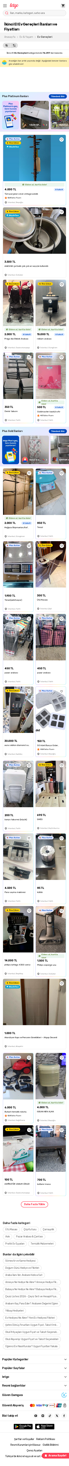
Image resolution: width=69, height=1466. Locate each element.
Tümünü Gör (58, 96)
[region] (35, 115)
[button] (5, 6)
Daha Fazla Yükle (34, 1204)
